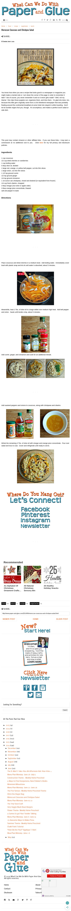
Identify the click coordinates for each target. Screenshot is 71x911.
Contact (7, 889)
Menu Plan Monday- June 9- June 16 (21, 817)
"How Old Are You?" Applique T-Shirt (21, 830)
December (12, 748)
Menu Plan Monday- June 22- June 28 (22, 788)
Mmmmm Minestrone (16, 784)
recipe (16, 26)
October (11, 755)
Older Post (62, 619)
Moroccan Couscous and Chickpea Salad (23, 797)
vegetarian (24, 26)
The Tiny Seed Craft (15, 804)
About (38, 885)
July (9, 765)
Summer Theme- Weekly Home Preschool (23, 823)
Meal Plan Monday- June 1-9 (18, 833)
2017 (8, 735)
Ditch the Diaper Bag (15, 794)
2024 (8, 729)
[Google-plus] (50, 20)
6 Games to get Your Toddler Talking (21, 814)
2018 (8, 732)
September (12, 758)
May (10, 837)
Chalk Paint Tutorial (15, 827)
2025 (8, 725)
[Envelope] (54, 20)
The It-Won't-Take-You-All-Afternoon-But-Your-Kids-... (29, 771)
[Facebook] (42, 20)
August (11, 762)
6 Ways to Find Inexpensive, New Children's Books (27, 781)
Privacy (38, 889)
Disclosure (8, 893)
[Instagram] (60, 20)
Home (3, 26)
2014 (8, 746)
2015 (8, 742)
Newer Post (9, 619)
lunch (32, 26)
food (9, 26)
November (12, 752)
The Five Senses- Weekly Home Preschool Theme (26, 791)
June (10, 769)
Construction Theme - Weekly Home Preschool (25, 778)
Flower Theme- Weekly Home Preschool (23, 810)
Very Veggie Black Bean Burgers (20, 807)
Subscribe (39, 893)
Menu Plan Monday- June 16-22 (19, 801)
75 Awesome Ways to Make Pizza (20, 820)
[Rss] (57, 20)
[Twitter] (47, 20)
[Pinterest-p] (44, 20)
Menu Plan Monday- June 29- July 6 (21, 775)
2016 (8, 739)
